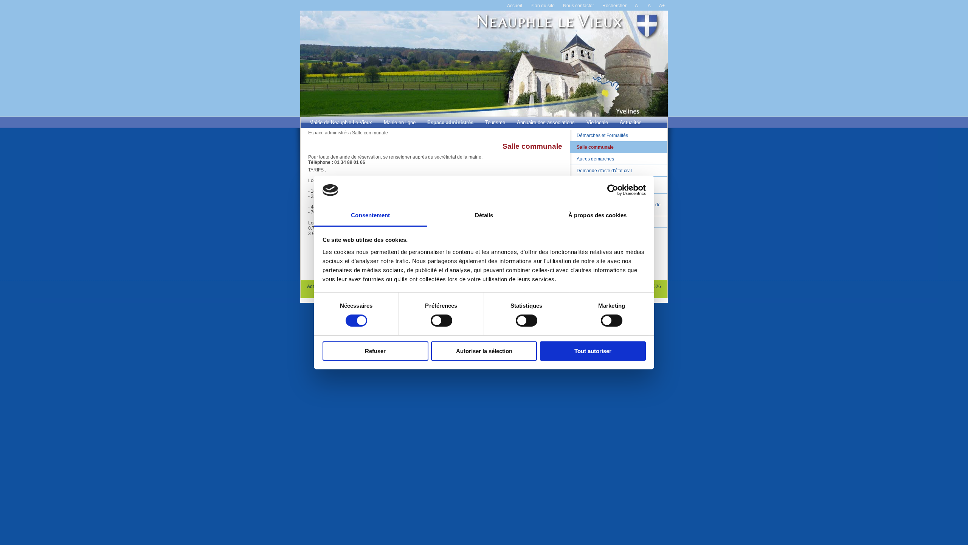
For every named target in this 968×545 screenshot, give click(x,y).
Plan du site (543, 5)
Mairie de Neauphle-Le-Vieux (340, 122)
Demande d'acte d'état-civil (604, 170)
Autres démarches (595, 159)
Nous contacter (578, 5)
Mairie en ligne (400, 122)
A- (637, 5)
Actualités (631, 122)
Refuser (375, 351)
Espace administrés (450, 122)
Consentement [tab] (370, 215)
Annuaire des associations (546, 122)
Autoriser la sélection (484, 351)
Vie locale (597, 122)
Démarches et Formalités (602, 135)
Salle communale (595, 147)
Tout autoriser (592, 351)
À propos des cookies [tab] (597, 215)
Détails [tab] (484, 215)
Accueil (514, 5)
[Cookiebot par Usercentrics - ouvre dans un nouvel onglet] (613, 190)
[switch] (441, 321)
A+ (662, 5)
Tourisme (495, 122)
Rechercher (614, 5)
